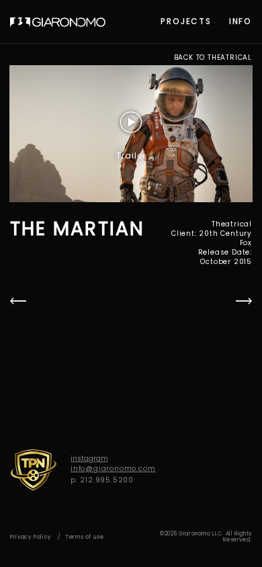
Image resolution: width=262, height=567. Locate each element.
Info (240, 21)
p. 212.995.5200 (102, 480)
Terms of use (84, 537)
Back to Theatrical (213, 58)
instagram (89, 458)
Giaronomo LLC (57, 22)
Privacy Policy (31, 537)
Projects (186, 21)
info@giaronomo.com (113, 469)
